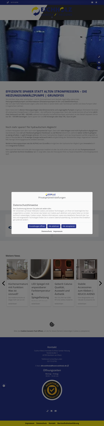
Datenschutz (47, 231)
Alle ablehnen (54, 226)
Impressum (57, 231)
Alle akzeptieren (69, 226)
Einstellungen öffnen (37, 226)
